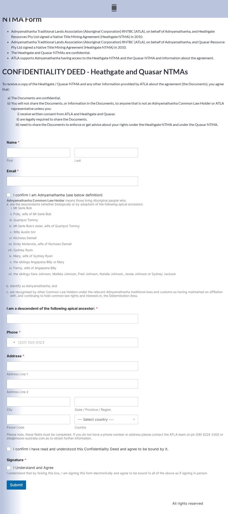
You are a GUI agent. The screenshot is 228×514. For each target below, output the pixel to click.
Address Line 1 (17, 374)
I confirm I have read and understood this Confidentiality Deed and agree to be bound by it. (90, 449)
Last (78, 160)
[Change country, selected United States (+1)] (11, 342)
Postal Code (15, 427)
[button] (114, 6)
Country (80, 427)
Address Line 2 (17, 392)
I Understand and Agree (33, 467)
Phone (13, 332)
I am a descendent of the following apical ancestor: (52, 308)
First (10, 160)
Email (13, 171)
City (9, 409)
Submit (16, 485)
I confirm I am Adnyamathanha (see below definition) (58, 195)
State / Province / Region (93, 409)
